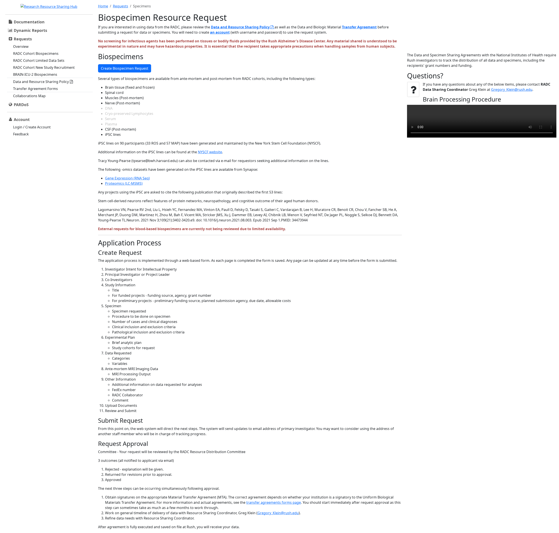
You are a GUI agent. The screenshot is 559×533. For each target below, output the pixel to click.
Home (103, 6)
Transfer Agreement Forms (35, 88)
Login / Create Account (32, 127)
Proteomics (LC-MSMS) (124, 183)
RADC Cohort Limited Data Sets (38, 60)
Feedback (21, 134)
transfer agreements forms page (273, 502)
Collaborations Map (29, 95)
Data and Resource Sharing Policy (41, 81)
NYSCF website (210, 152)
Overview (21, 46)
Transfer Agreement (359, 27)
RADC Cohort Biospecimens (36, 53)
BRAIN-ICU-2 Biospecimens (35, 74)
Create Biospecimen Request (124, 68)
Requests (120, 6)
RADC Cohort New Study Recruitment (44, 67)
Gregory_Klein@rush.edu (278, 513)
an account (220, 32)
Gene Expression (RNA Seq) (127, 178)
